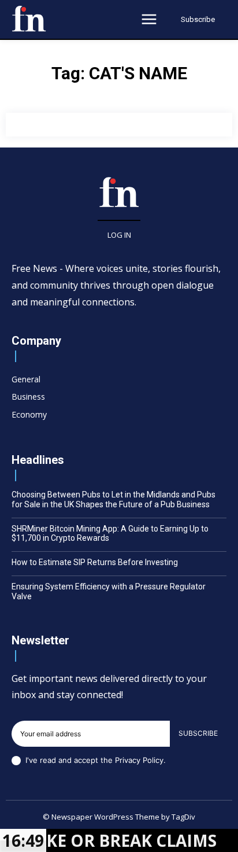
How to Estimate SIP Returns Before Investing (95, 562)
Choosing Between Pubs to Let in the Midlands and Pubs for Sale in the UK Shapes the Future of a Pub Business (113, 499)
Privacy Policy (139, 760)
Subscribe (198, 733)
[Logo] (29, 18)
